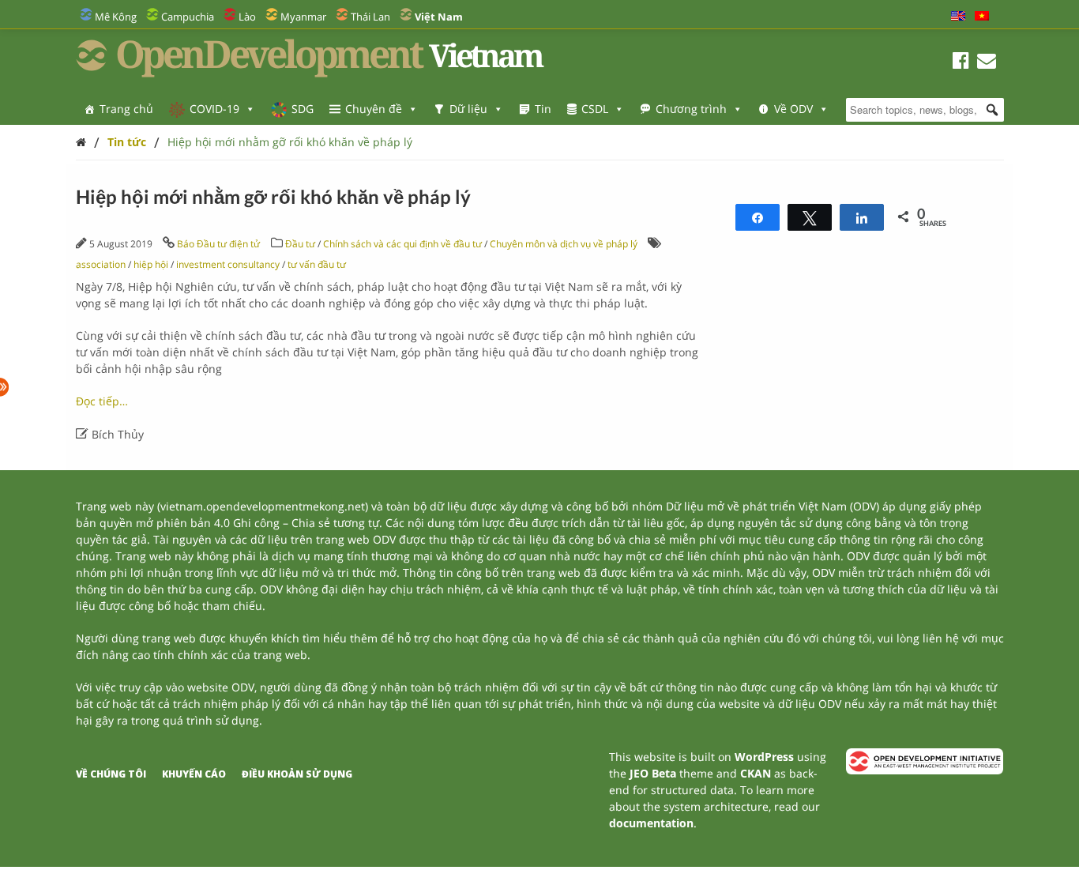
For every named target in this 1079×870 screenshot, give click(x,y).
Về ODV (793, 108)
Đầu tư (300, 243)
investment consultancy (228, 264)
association (101, 264)
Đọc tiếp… (102, 401)
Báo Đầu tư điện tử (218, 243)
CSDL (594, 108)
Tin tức (126, 141)
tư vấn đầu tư (317, 264)
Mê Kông (116, 16)
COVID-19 (214, 108)
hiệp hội (150, 264)
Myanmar (303, 16)
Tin (543, 108)
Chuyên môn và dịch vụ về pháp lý (563, 243)
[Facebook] (961, 62)
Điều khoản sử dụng (297, 774)
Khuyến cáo (194, 774)
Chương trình (691, 108)
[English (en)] (958, 16)
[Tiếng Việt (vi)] (982, 16)
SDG (302, 108)
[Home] (81, 141)
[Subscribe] (986, 62)
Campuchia (187, 16)
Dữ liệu (468, 108)
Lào (247, 16)
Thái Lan (370, 16)
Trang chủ (126, 108)
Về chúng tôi (111, 774)
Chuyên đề (373, 108)
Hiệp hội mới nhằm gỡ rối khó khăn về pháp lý (289, 141)
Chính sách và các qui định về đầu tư (403, 243)
